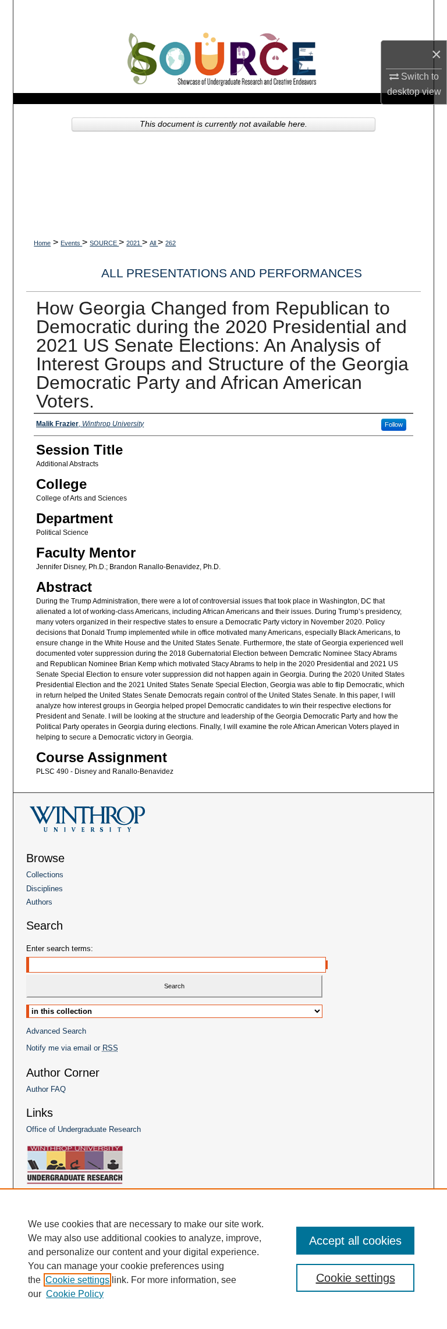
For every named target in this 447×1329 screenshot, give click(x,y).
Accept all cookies (355, 1240)
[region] (223, 1258)
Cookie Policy (75, 1294)
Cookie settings (77, 1280)
